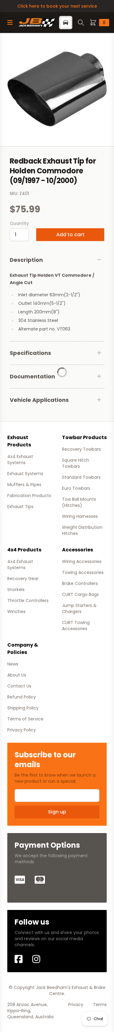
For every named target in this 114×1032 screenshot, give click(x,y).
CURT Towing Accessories (76, 625)
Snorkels (16, 589)
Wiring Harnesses (80, 516)
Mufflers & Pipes (24, 485)
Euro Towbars (76, 488)
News (12, 664)
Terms (100, 1004)
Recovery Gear (23, 579)
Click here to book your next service (57, 6)
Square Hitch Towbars (75, 463)
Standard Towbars (81, 477)
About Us (16, 675)
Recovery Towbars (81, 449)
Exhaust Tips (20, 506)
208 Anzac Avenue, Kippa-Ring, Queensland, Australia (30, 1010)
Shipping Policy (23, 708)
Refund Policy (21, 697)
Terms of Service (25, 719)
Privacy (75, 1004)
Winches (16, 611)
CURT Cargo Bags (80, 594)
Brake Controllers (80, 583)
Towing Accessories (83, 572)
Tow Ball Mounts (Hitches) (79, 502)
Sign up (57, 811)
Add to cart (70, 234)
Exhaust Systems (25, 474)
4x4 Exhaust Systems (20, 459)
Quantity (19, 223)
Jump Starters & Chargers (79, 608)
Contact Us (19, 686)
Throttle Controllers (28, 600)
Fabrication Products (29, 496)
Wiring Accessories (82, 561)
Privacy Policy (21, 730)
